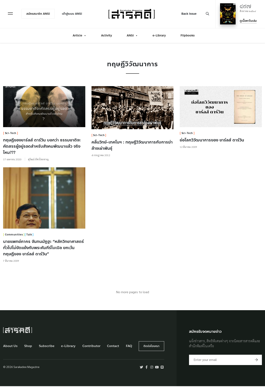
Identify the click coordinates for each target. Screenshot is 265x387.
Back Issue (188, 14)
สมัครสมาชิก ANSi (38, 14)
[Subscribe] (256, 360)
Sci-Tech (10, 133)
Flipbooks (188, 35)
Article (77, 35)
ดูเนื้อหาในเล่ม (248, 21)
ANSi (130, 35)
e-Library (159, 35)
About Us (10, 346)
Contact (113, 346)
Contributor (91, 346)
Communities (14, 234)
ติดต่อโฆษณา (151, 346)
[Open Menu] (10, 13)
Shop (28, 346)
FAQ (129, 346)
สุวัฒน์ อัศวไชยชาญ (38, 159)
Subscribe (46, 346)
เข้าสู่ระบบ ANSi (72, 14)
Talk (29, 234)
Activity (106, 35)
